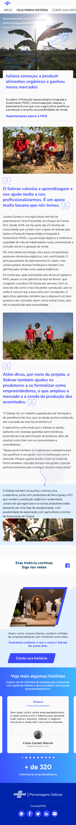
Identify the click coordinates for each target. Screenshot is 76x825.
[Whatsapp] (21, 813)
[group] (38, 724)
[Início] (7, 3)
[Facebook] (67, 565)
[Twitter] (38, 813)
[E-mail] (54, 813)
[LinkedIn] (46, 813)
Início (8, 10)
